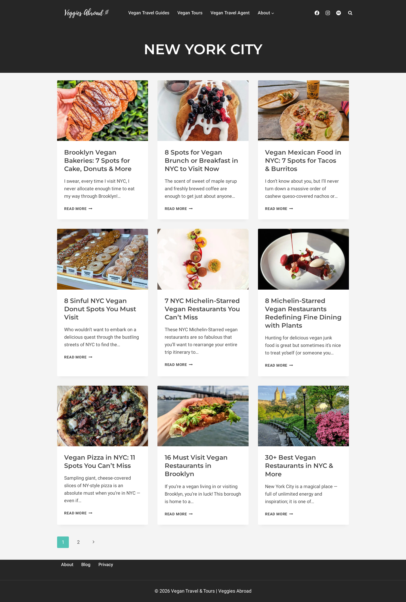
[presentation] (102, 110)
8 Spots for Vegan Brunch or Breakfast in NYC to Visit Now (201, 160)
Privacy (105, 564)
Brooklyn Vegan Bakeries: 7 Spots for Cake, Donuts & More (98, 160)
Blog (85, 564)
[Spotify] (338, 13)
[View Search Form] (350, 12)
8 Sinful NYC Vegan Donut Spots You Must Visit (100, 309)
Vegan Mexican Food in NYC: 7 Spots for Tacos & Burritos (303, 160)
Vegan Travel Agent (230, 13)
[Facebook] (317, 13)
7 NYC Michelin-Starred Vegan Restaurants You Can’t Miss (202, 309)
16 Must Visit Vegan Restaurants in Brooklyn (196, 466)
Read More (78, 209)
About (67, 564)
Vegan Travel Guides (148, 13)
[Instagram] (327, 13)
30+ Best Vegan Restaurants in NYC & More (299, 466)
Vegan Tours (190, 13)
